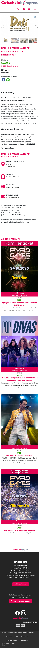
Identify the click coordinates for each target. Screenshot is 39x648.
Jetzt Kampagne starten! (22, 601)
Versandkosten (24, 640)
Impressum (9, 636)
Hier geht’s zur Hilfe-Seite (20, 568)
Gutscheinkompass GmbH (14, 632)
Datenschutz (24, 636)
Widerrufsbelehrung (11, 640)
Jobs (13, 643)
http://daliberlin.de (12, 187)
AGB (17, 636)
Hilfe (7, 643)
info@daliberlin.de (12, 197)
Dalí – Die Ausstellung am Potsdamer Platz (15, 155)
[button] (3, 79)
